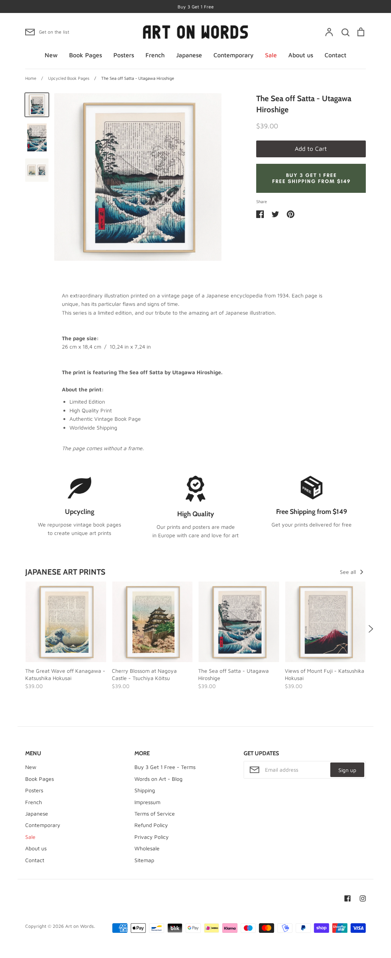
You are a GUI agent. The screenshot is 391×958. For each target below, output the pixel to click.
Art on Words (79, 926)
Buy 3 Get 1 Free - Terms (165, 767)
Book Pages (85, 55)
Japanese (189, 55)
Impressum (147, 802)
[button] (20, 628)
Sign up (347, 770)
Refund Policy (151, 825)
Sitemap (144, 860)
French (155, 55)
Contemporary (233, 55)
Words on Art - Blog (158, 778)
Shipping (144, 790)
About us (300, 55)
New (51, 55)
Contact (335, 55)
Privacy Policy (151, 837)
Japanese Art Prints (65, 572)
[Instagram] (362, 898)
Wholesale (147, 848)
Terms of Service (154, 813)
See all (348, 572)
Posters (123, 55)
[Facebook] (347, 898)
